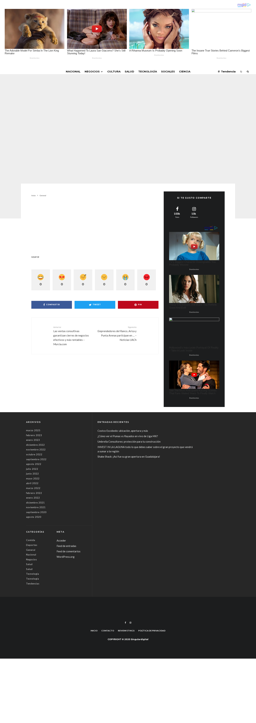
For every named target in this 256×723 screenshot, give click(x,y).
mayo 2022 (33, 478)
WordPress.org (66, 556)
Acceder (61, 540)
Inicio (94, 630)
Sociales (168, 71)
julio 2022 (32, 469)
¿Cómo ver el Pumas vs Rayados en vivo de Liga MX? (128, 436)
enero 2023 (33, 440)
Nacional (73, 71)
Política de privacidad (151, 630)
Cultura (114, 71)
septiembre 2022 (36, 459)
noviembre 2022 (36, 449)
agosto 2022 (33, 464)
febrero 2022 (34, 493)
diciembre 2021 (35, 502)
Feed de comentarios (68, 551)
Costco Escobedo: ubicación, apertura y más (123, 430)
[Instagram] (130, 623)
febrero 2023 (34, 435)
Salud (129, 71)
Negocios (92, 71)
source (35, 256)
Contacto (107, 630)
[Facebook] (125, 623)
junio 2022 (32, 473)
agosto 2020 (33, 517)
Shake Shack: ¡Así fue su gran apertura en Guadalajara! (129, 456)
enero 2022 (33, 497)
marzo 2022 (33, 488)
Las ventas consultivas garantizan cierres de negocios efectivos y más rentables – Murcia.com (71, 336)
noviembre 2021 (36, 507)
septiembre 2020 (36, 512)
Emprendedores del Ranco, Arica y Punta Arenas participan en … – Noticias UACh (117, 333)
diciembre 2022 (35, 444)
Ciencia (184, 71)
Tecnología (147, 71)
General (100, 104)
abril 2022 (32, 483)
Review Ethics (126, 630)
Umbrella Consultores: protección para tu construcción (129, 441)
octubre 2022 (34, 454)
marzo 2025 (33, 430)
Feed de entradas (66, 545)
